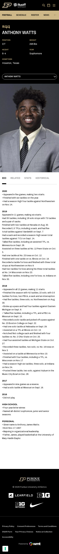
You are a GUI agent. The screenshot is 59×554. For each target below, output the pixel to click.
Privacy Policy (8, 526)
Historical (42, 178)
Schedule (21, 15)
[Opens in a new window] (21, 495)
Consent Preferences (26, 526)
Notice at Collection (44, 532)
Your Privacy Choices (24, 532)
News (46, 15)
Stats (27, 178)
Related (15, 178)
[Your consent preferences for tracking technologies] (5, 549)
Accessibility (7, 537)
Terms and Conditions (47, 526)
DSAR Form (7, 532)
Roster (35, 15)
